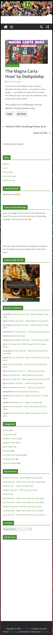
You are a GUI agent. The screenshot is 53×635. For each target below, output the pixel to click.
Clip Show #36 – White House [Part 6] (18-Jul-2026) (29, 379)
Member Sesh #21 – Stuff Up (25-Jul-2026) (32, 340)
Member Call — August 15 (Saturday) (27, 402)
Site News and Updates (12, 455)
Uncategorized (9, 459)
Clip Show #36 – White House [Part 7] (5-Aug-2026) (23, 498)
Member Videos (9, 442)
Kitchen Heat (20, 336)
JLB (20, 82)
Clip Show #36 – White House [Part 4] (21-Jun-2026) (24, 515)
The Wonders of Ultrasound (27, 391)
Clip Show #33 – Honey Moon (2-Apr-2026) (32, 332)
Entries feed (8, 172)
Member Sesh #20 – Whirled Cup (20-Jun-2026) (22, 506)
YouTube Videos (9, 463)
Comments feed (9, 176)
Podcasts (6, 451)
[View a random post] (47, 27)
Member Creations (12, 65)
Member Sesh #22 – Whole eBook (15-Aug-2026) (28, 321)
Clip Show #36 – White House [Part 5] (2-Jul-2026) (23, 510)
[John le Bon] (26, 3)
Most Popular (8, 447)
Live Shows (7, 434)
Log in (5, 168)
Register (6, 164)
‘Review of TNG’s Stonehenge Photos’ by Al (26, 126)
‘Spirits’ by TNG (40, 133)
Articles (6, 430)
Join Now (21, 113)
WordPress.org (9, 180)
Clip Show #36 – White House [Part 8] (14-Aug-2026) (24, 482)
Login (9, 113)
